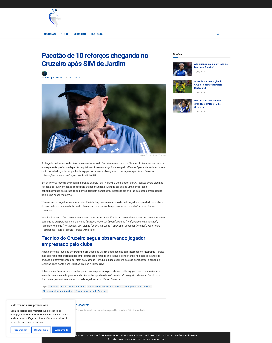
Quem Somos (135, 335)
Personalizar (20, 330)
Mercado (80, 34)
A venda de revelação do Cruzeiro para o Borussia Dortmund (208, 84)
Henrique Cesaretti (54, 77)
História (97, 34)
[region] (41, 318)
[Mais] (227, 33)
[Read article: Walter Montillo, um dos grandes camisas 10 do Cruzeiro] (182, 106)
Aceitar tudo (61, 330)
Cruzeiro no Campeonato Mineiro (104, 287)
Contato (80, 335)
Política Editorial (152, 335)
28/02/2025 (74, 77)
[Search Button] (218, 34)
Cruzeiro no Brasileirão (73, 287)
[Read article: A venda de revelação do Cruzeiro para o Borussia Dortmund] (182, 86)
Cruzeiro (53, 287)
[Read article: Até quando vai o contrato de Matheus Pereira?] (182, 69)
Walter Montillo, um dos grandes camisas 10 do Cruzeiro (207, 104)
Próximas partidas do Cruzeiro (91, 291)
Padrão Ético (191, 335)
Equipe (90, 335)
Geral (65, 34)
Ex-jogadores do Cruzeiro (137, 287)
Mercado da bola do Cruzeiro (57, 291)
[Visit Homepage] (71, 18)
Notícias (50, 34)
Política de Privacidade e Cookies (111, 335)
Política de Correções (172, 335)
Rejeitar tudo (41, 330)
